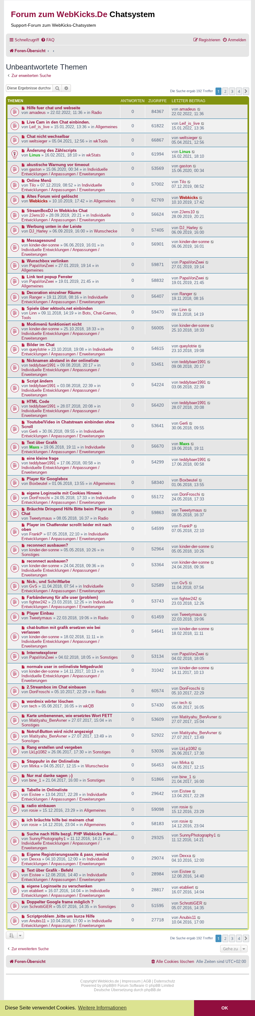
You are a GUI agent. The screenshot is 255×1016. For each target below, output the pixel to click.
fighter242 (38, 602)
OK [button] (224, 1007)
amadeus (37, 112)
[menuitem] (47, 39)
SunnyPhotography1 (47, 838)
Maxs (34, 447)
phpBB (108, 985)
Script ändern (40, 381)
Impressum (131, 981)
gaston (35, 169)
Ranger (35, 297)
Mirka (34, 766)
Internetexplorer (42, 652)
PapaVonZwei (41, 265)
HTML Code (38, 401)
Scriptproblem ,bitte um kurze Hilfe (61, 916)
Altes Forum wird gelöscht (52, 196)
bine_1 (35, 780)
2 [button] (225, 91)
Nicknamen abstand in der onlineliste (63, 360)
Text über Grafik (42, 442)
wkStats (93, 155)
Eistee (35, 794)
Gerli (33, 431)
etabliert (36, 890)
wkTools (100, 141)
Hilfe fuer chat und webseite (53, 108)
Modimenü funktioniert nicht (54, 324)
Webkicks (38, 201)
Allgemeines (106, 126)
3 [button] (232, 91)
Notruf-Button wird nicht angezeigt (60, 731)
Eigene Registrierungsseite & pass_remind (68, 854)
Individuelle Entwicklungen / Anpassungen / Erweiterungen (64, 171)
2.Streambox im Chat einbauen (56, 687)
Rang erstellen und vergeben (54, 747)
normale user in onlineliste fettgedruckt (65, 666)
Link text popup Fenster (49, 276)
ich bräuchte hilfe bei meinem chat (60, 820)
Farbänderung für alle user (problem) (62, 597)
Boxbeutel (38, 483)
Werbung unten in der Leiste (54, 226)
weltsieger (38, 141)
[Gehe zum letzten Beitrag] (199, 109)
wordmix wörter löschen (50, 701)
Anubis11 (37, 921)
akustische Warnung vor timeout (58, 164)
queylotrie (38, 349)
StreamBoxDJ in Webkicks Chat (57, 210)
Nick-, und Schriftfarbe (48, 581)
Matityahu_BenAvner (48, 720)
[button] (246, 91)
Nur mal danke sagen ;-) (49, 775)
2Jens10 (36, 215)
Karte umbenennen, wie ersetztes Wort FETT (69, 715)
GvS (33, 586)
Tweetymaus (40, 518)
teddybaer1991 (42, 365)
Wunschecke (105, 231)
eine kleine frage (42, 458)
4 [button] (239, 91)
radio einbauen (41, 805)
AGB (147, 981)
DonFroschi (39, 497)
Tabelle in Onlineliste (47, 790)
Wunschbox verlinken (47, 261)
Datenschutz (164, 981)
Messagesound (41, 240)
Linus (34, 155)
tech (33, 706)
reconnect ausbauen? (47, 545)
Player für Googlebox (47, 478)
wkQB (88, 706)
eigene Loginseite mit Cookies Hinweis (64, 493)
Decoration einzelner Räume (54, 292)
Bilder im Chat (40, 344)
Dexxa (35, 859)
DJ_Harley (38, 231)
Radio (96, 112)
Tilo (32, 185)
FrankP (35, 534)
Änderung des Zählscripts (51, 150)
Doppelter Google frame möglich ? (60, 902)
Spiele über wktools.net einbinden (60, 308)
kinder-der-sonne (44, 245)
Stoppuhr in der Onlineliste (53, 761)
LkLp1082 (38, 752)
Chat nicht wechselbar (48, 136)
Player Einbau (40, 613)
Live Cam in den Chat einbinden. (58, 122)
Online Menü (39, 180)
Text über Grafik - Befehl (50, 870)
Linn (33, 313)
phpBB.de (152, 990)
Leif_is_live (39, 126)
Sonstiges (30, 554)
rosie (33, 810)
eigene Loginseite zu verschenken (59, 886)
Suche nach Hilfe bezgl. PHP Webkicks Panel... (72, 834)
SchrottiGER (40, 906)
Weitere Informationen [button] (102, 1007)
